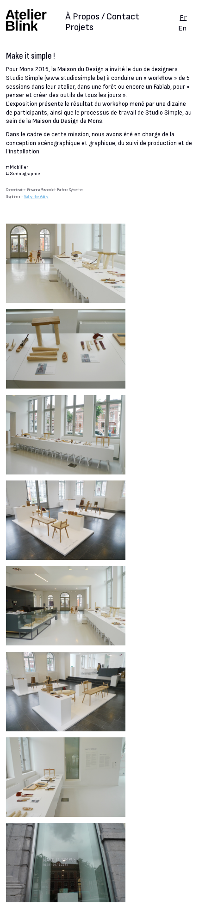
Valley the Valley (36, 197)
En (182, 28)
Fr (183, 17)
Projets (79, 27)
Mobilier (19, 167)
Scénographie (25, 173)
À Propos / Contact (102, 17)
